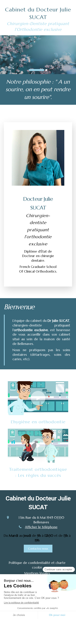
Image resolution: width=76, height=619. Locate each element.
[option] (38, 54)
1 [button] (36, 70)
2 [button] (46, 70)
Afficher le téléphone (41, 527)
